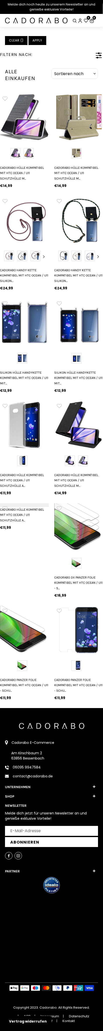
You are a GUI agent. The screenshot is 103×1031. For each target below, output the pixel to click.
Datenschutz (79, 1016)
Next (43, 256)
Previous (5, 256)
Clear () (16, 40)
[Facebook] (8, 855)
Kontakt (68, 1021)
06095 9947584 (27, 767)
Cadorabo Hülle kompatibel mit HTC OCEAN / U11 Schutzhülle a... (22, 480)
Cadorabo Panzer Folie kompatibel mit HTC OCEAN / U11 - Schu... (24, 685)
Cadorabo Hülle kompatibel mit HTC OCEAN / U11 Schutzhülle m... (22, 173)
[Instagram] (18, 855)
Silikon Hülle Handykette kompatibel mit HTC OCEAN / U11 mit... (24, 378)
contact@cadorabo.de (33, 776)
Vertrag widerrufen (28, 1021)
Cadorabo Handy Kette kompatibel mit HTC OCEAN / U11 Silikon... (24, 275)
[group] (24, 117)
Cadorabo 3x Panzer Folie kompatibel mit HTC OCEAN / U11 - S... (78, 583)
